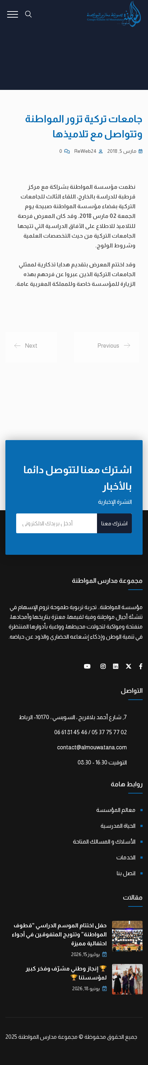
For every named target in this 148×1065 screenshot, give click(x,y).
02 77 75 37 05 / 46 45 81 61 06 (90, 732)
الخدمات (125, 857)
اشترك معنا (114, 523)
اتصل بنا (126, 873)
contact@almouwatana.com (92, 747)
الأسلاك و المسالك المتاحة (104, 841)
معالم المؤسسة (115, 810)
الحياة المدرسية (118, 826)
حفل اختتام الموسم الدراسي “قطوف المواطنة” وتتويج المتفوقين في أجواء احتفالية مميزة (59, 934)
